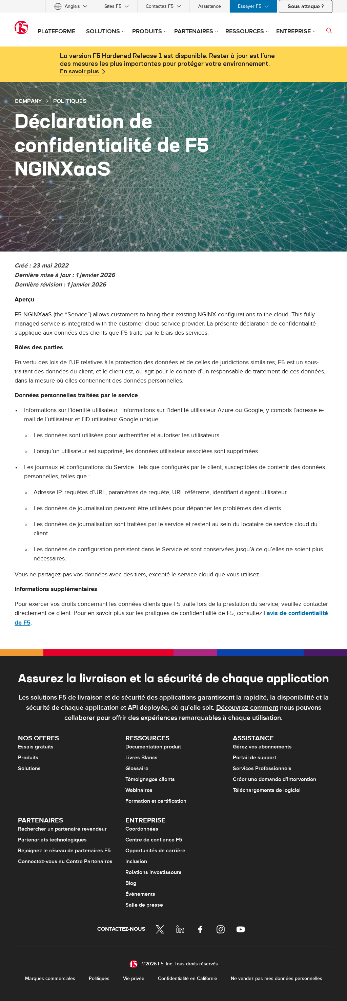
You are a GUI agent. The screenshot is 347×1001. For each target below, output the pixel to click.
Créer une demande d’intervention (274, 779)
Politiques (99, 978)
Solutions (29, 768)
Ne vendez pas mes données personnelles (276, 978)
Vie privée (133, 978)
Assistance (209, 6)
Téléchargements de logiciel (267, 790)
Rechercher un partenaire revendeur (62, 829)
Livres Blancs (141, 757)
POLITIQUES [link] (70, 100)
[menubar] (173, 6)
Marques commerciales (50, 978)
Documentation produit (153, 746)
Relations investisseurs (153, 872)
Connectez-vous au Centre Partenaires (65, 861)
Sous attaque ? (306, 6)
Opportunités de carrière (155, 850)
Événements (140, 894)
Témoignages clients (150, 779)
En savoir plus (79, 72)
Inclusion (136, 861)
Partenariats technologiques (52, 839)
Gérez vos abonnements (262, 746)
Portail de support (254, 757)
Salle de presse (144, 905)
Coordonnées (141, 829)
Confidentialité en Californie (187, 978)
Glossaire (136, 768)
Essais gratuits (36, 746)
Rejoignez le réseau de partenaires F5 (64, 850)
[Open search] (329, 30)
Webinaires (138, 790)
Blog (130, 883)
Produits (28, 757)
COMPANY (28, 100)
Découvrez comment (247, 708)
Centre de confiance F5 (153, 839)
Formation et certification (155, 801)
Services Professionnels (262, 768)
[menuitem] (71, 6)
